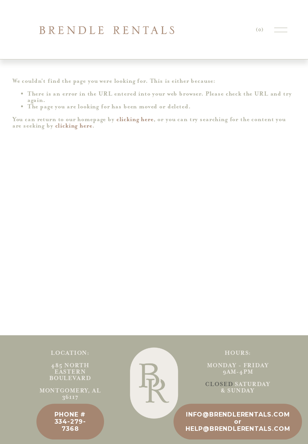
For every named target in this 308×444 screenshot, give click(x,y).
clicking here (135, 119)
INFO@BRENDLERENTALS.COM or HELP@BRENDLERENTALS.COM (238, 421)
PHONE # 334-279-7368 (70, 421)
